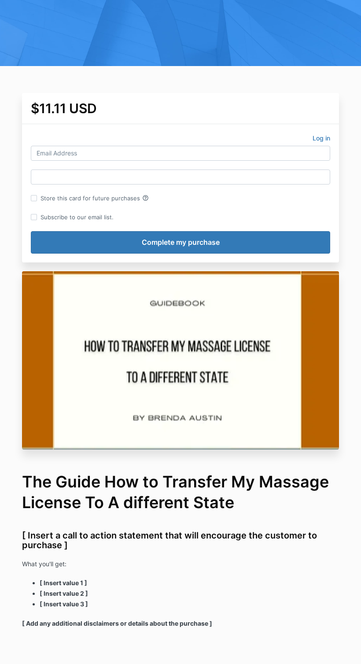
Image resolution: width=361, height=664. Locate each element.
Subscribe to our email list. (77, 217)
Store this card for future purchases (95, 198)
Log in (321, 138)
